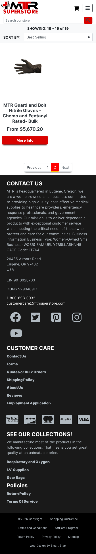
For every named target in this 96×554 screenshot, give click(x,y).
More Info (25, 140)
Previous (34, 167)
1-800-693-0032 (21, 298)
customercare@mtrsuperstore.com (36, 303)
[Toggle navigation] (88, 8)
